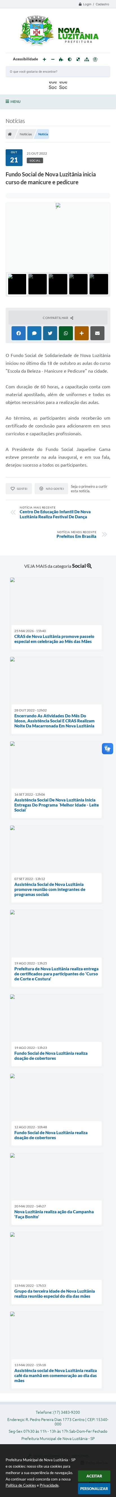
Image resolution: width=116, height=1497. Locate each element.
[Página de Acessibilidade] (95, 59)
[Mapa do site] (86, 59)
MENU (15, 101)
